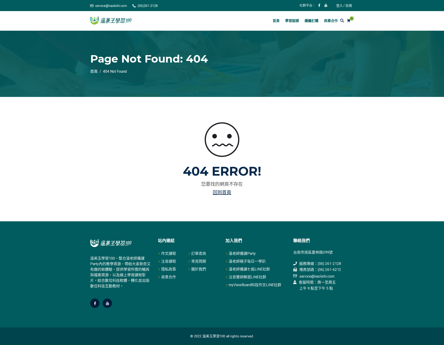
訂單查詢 (198, 253)
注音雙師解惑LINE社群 (247, 277)
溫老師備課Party (242, 253)
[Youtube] (107, 303)
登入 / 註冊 (344, 5)
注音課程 (168, 261)
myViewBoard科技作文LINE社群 (255, 285)
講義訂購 (311, 21)
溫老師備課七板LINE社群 (249, 269)
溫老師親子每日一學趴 (247, 261)
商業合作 (331, 21)
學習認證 (292, 21)
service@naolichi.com (111, 6)
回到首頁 (222, 192)
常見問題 (198, 261)
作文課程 (168, 253)
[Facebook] (94, 303)
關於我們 (198, 269)
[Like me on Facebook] (319, 6)
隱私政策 (168, 269)
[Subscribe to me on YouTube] (325, 6)
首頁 (276, 21)
